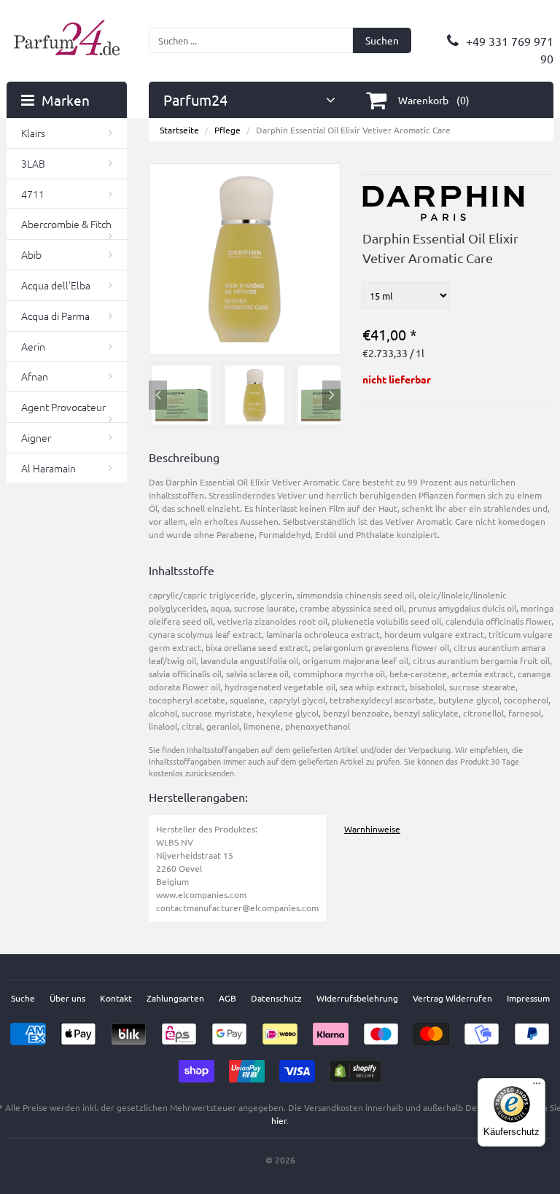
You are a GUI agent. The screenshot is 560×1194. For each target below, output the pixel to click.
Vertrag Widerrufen (452, 998)
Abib (31, 254)
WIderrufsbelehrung (357, 998)
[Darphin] (443, 192)
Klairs (33, 132)
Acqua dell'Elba (55, 285)
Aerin (33, 346)
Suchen (382, 40)
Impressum (528, 998)
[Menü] (536, 1087)
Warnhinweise (372, 829)
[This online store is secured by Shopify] (355, 1066)
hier (279, 1120)
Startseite (179, 130)
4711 (32, 194)
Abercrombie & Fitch (66, 223)
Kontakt (116, 998)
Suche (23, 998)
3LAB (33, 163)
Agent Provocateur (63, 406)
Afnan (34, 376)
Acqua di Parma (55, 315)
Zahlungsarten (175, 998)
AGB (227, 998)
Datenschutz (276, 998)
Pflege (227, 130)
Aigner (36, 437)
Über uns (67, 998)
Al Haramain (48, 468)
